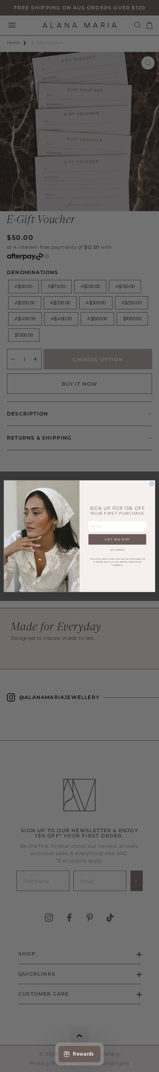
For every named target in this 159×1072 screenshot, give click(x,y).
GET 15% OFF (117, 539)
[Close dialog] (152, 484)
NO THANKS (117, 549)
